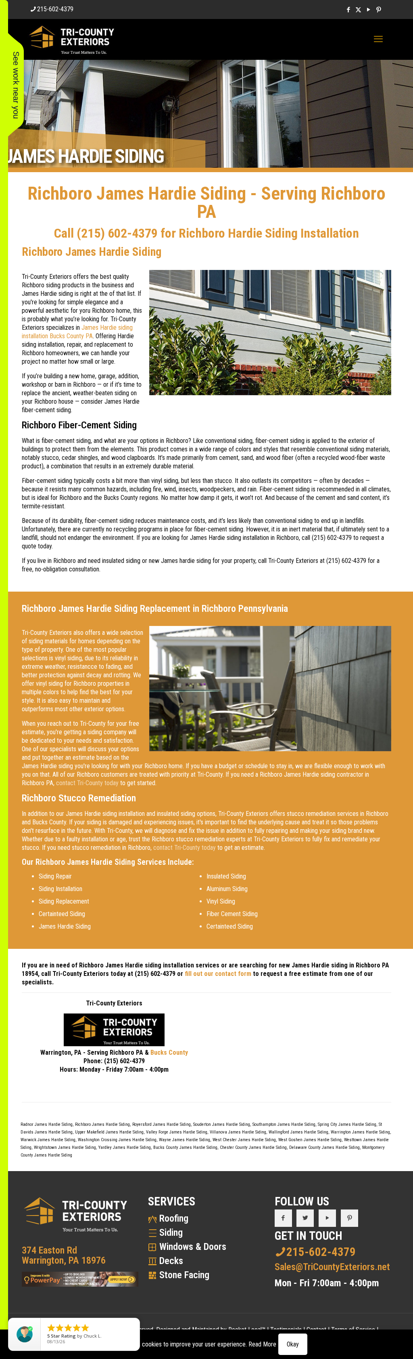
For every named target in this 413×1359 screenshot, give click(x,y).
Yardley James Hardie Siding (124, 1147)
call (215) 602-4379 (327, 537)
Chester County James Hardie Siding (253, 1147)
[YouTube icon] (368, 9)
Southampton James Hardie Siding (283, 1124)
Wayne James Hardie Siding (184, 1139)
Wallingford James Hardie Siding (298, 1132)
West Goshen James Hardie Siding (310, 1139)
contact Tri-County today (87, 783)
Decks (171, 1260)
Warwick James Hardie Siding (48, 1139)
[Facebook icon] (348, 9)
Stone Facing (184, 1275)
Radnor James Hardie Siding (47, 1124)
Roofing (173, 1218)
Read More (262, 1344)
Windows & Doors (192, 1246)
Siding (171, 1232)
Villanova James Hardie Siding (238, 1132)
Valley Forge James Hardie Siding (176, 1132)
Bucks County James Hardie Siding (185, 1147)
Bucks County (169, 1052)
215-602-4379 (55, 9)
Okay (293, 1344)
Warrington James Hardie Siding (360, 1132)
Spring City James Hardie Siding (347, 1124)
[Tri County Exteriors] (71, 39)
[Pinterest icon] (378, 9)
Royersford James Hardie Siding (161, 1124)
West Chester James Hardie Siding (244, 1139)
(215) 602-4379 (117, 233)
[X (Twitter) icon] (358, 9)
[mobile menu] (378, 39)
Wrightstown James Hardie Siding (65, 1147)
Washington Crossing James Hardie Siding (117, 1139)
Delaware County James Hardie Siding (324, 1147)
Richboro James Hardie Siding (102, 1124)
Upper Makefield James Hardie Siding (109, 1132)
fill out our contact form (218, 974)
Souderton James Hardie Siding (221, 1124)
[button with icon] (283, 1218)
